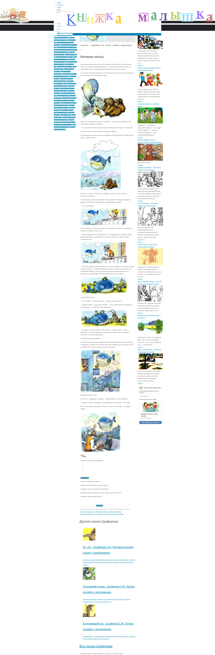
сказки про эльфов (60, 120)
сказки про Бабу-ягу (64, 66)
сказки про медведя (69, 98)
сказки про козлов (61, 91)
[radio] (109, 464)
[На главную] (50, 26)
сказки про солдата (61, 112)
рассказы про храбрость (64, 57)
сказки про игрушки (67, 88)
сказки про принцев (61, 105)
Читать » (140, 65)
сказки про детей (60, 81)
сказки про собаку (66, 110)
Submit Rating (84, 478)
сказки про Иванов (69, 74)
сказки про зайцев (61, 86)
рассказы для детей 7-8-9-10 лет (65, 50)
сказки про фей (65, 115)
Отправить (99, 505)
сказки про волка (66, 79)
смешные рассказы (68, 122)
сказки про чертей (69, 117)
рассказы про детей (61, 52)
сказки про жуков (70, 83)
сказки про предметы (69, 103)
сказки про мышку (61, 100)
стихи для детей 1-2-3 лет (63, 124)
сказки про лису (62, 95)
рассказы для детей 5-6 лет (66, 47)
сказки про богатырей (61, 76)
